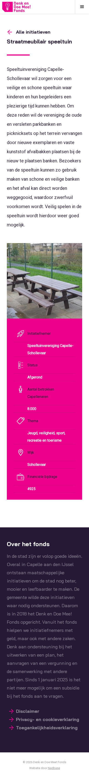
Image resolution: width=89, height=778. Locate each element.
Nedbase (54, 768)
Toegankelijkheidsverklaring (47, 727)
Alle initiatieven (33, 32)
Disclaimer (27, 711)
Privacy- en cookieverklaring (47, 719)
